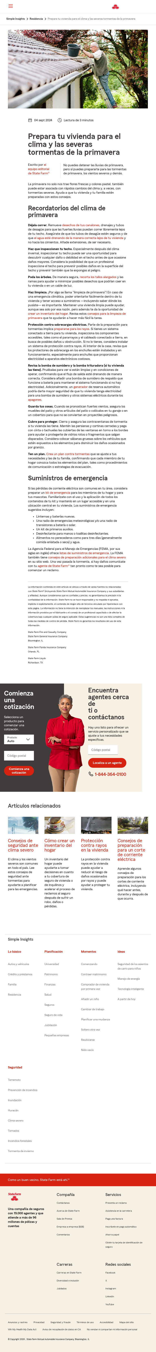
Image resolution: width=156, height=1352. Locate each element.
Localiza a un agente (107, 762)
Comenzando (89, 964)
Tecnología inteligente (131, 989)
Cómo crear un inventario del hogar (59, 845)
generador (81, 387)
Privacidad (39, 1322)
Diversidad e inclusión (68, 1280)
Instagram (110, 1288)
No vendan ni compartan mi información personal (112, 1329)
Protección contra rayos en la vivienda (94, 845)
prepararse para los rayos (71, 329)
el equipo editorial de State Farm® (39, 169)
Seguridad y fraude (60, 1322)
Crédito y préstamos (20, 974)
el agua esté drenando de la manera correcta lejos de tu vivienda (78, 238)
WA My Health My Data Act (22, 1329)
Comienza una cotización (19, 770)
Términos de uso (85, 1322)
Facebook (110, 1272)
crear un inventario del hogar (48, 313)
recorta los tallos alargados (98, 277)
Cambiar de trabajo (92, 1009)
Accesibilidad (106, 1322)
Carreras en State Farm (69, 1272)
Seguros (49, 1005)
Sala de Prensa (64, 1219)
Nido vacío (87, 1050)
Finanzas (49, 984)
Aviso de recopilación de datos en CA (61, 1329)
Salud (47, 994)
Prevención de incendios (22, 1090)
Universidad (51, 964)
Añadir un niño (90, 999)
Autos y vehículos (18, 964)
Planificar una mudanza (95, 1019)
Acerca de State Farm (68, 1211)
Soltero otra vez (90, 1029)
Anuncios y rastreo (17, 1322)
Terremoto (14, 1080)
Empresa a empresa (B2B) (70, 1226)
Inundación (15, 1100)
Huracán (13, 1110)
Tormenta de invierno (21, 1151)
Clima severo (15, 1120)
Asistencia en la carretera (118, 1211)
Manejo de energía (129, 978)
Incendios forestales (20, 1141)
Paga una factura (114, 1219)
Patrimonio (51, 974)
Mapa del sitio (126, 1322)
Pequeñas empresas (56, 1035)
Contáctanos (63, 1203)
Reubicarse (88, 1040)
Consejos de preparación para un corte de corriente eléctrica (131, 850)
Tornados (13, 1130)
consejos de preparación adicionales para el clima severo (87, 557)
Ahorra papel (112, 1234)
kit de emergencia (58, 492)
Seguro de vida (53, 1015)
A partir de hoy (126, 999)
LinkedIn (109, 1296)
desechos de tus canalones (80, 225)
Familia (12, 984)
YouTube (109, 1304)
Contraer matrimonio (93, 974)
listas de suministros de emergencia (84, 553)
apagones (34, 399)
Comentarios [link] (63, 1234)
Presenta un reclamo (116, 1203)
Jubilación (50, 1025)
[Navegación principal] (10, 6)
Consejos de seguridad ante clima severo (23, 845)
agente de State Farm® (54, 566)
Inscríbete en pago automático (120, 1226)
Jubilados (62, 1288)
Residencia (14, 994)
